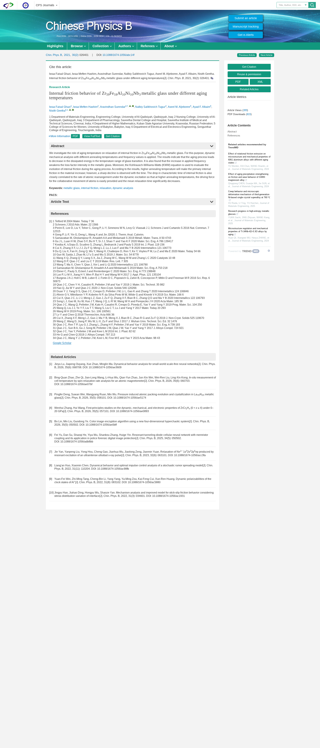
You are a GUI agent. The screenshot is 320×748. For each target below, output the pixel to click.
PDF (75, 136)
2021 (67, 55)
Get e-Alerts (246, 35)
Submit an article (245, 18)
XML (260, 81)
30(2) (75, 55)
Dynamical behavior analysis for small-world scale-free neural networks (156, 364)
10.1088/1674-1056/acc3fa (190, 455)
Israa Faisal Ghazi (60, 106)
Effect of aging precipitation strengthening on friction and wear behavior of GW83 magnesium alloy (248, 177)
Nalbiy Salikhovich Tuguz (150, 106)
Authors (124, 46)
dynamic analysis (123, 188)
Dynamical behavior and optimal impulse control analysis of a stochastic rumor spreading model (146, 465)
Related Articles (249, 89)
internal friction (89, 188)
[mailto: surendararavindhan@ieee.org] (133, 106)
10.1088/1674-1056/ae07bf (76, 384)
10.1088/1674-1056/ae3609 (105, 367)
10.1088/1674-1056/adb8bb (76, 441)
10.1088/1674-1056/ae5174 (129, 397)
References (234, 135)
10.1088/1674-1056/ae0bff (101, 424)
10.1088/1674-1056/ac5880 (144, 482)
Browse (77, 46)
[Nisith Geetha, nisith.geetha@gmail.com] (70, 110)
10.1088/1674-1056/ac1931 (168, 495)
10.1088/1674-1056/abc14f (118, 55)
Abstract (232, 131)
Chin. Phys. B (54, 55)
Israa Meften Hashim (85, 106)
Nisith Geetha (57, 110)
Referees (148, 46)
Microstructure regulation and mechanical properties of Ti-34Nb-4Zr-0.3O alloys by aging (248, 231)
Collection (100, 46)
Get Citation (113, 136)
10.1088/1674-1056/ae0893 (132, 411)
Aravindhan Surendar (112, 106)
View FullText (92, 136)
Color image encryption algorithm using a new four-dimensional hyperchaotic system (139, 421)
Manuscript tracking (246, 26)
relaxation (105, 188)
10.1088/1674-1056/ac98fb (113, 468)
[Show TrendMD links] (269, 250)
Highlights (55, 46)
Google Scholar (62, 343)
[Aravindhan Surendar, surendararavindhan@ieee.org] (130, 106)
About (169, 46)
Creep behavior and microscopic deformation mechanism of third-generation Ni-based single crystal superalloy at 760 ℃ (249, 194)
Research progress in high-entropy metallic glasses (248, 212)
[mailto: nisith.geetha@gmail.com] (73, 110)
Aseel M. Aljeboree (179, 106)
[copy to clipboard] (212, 78)
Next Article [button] (266, 55)
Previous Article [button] (247, 55)
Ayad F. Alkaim (201, 106)
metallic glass (72, 188)
